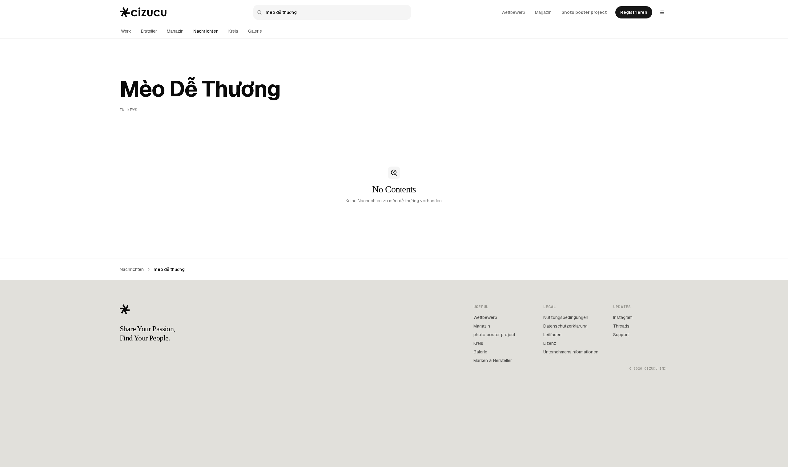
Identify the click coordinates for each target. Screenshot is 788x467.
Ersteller (149, 31)
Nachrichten (206, 31)
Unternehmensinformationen (570, 352)
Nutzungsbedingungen (565, 317)
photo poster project (584, 12)
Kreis (233, 31)
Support (621, 334)
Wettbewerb (513, 12)
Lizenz (549, 343)
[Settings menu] (662, 12)
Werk (126, 31)
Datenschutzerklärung (565, 326)
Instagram (623, 317)
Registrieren (633, 12)
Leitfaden (552, 334)
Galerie (255, 31)
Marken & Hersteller (492, 360)
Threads (621, 326)
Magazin (543, 12)
